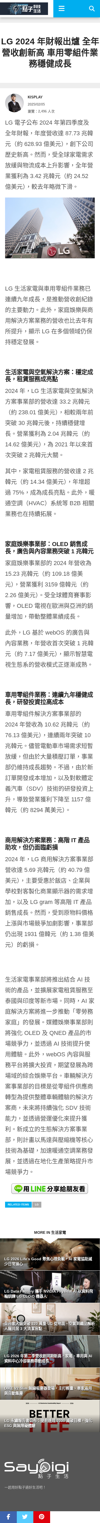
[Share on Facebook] (8, 1517)
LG (37, 1204)
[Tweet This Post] (25, 1517)
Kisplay (35, 97)
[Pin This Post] (41, 1517)
